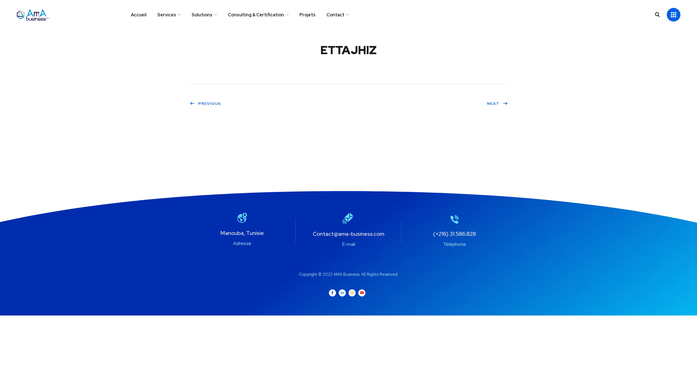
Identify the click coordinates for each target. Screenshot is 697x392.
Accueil (138, 15)
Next (493, 103)
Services (166, 15)
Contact (335, 15)
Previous (209, 103)
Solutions (202, 15)
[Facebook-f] (332, 292)
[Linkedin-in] (342, 292)
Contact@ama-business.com (348, 233)
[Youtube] (361, 292)
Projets (307, 15)
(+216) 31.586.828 (454, 233)
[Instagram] (352, 292)
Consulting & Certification (256, 15)
